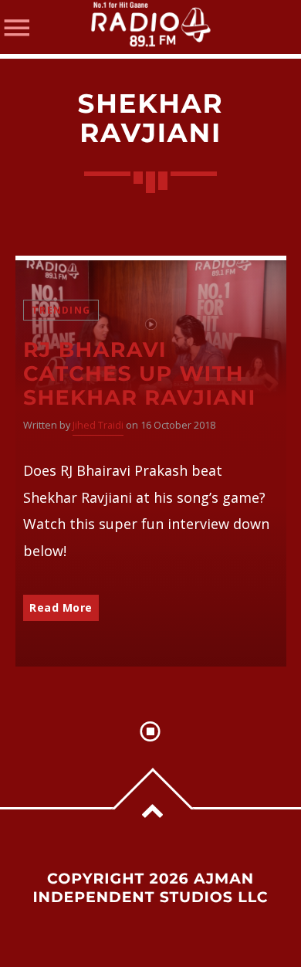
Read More (61, 607)
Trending (61, 310)
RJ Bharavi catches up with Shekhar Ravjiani (139, 373)
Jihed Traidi (98, 425)
